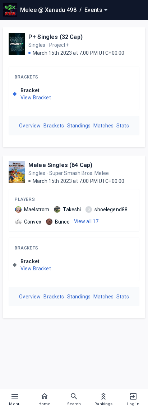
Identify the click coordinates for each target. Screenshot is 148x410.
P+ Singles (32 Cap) (55, 36)
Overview (30, 126)
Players (25, 199)
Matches (103, 126)
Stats (122, 126)
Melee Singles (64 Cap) (60, 165)
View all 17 (86, 221)
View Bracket (35, 97)
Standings (79, 126)
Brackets (26, 77)
